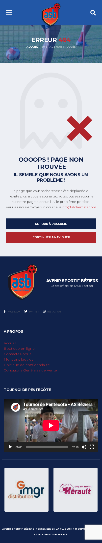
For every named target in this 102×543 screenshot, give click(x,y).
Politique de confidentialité (27, 365)
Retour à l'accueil (51, 224)
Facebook (13, 311)
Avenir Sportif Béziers (18, 528)
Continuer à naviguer (51, 237)
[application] (51, 425)
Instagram (54, 311)
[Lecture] (10, 447)
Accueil (10, 343)
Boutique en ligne (19, 348)
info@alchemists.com (79, 207)
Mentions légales (18, 359)
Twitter (33, 311)
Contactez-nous (17, 354)
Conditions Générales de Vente (30, 370)
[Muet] (83, 447)
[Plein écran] (91, 447)
